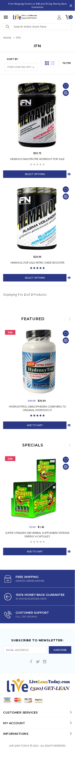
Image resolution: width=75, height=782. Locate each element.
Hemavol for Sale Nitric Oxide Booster (37, 262)
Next (70, 319)
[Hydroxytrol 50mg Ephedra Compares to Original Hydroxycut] (37, 362)
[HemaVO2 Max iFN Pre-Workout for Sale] (37, 115)
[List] (52, 63)
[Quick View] (69, 425)
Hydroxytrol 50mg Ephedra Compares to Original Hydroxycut (37, 408)
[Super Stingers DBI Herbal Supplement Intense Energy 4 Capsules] (37, 488)
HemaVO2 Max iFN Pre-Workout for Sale (37, 159)
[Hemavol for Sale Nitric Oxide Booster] (37, 218)
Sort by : (13, 59)
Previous (64, 319)
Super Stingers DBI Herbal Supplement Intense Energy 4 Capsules (37, 534)
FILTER (67, 63)
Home (7, 38)
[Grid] (46, 63)
